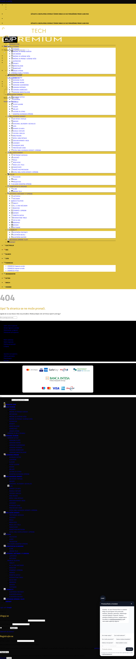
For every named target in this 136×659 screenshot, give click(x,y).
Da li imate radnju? (107, 635)
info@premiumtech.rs (116, 619)
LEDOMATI (16, 143)
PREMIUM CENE (14, 44)
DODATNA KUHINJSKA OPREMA (23, 114)
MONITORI (16, 208)
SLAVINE (16, 102)
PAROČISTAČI (17, 167)
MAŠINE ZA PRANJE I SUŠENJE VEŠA (24, 59)
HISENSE (8, 287)
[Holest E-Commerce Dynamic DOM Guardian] (81, 370)
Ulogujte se (14, 628)
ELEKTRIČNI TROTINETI (20, 232)
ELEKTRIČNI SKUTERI (19, 237)
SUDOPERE (16, 99)
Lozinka (6, 624)
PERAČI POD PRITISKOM (20, 169)
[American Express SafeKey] (51, 370)
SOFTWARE (16, 227)
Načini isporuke (8, 342)
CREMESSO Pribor (13, 270)
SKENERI (16, 213)
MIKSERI (15, 121)
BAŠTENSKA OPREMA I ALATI (18, 239)
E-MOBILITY (13, 230)
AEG (7, 250)
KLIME (15, 189)
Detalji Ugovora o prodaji (11, 328)
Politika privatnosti (10, 344)
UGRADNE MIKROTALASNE (21, 92)
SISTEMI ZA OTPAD (19, 111)
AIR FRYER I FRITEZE (19, 119)
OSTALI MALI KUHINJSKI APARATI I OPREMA (27, 150)
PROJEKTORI (17, 182)
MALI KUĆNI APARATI (16, 153)
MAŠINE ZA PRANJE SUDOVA (22, 51)
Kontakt (6, 360)
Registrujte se (4, 652)
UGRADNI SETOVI (16, 78)
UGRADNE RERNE (18, 82)
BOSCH (8, 282)
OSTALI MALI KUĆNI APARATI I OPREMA (25, 172)
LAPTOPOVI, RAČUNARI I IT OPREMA (20, 194)
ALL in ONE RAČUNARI (20, 206)
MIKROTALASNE (18, 66)
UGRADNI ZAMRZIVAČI (20, 90)
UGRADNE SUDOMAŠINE (21, 85)
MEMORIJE (16, 222)
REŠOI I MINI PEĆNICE (20, 138)
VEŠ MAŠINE (17, 54)
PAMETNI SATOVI (18, 215)
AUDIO (15, 179)
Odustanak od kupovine (11, 332)
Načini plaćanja (8, 340)
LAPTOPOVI (16, 196)
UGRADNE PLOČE (18, 80)
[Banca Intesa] (58, 379)
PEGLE (15, 160)
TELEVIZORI (16, 177)
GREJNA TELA (17, 191)
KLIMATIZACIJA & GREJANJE (18, 186)
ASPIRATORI (17, 61)
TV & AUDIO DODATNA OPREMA (21, 184)
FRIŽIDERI (16, 49)
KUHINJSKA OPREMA (16, 95)
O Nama (6, 346)
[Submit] (4, 52)
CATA (7, 258)
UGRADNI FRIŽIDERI (19, 87)
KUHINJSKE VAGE (18, 145)
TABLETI (15, 203)
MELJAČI (15, 109)
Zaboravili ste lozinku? (7, 631)
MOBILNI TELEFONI (17, 201)
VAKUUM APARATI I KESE (21, 140)
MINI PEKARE (17, 136)
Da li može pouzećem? (108, 639)
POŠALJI (129, 649)
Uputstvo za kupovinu (10, 354)
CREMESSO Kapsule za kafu (16, 266)
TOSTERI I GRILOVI (19, 133)
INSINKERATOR (10, 274)
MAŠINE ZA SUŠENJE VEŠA (21, 56)
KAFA (14, 126)
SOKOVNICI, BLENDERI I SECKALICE (24, 124)
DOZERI (15, 107)
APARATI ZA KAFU (18, 128)
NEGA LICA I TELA (18, 165)
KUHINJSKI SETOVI (19, 97)
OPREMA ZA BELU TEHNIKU (20, 73)
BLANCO (8, 254)
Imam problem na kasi (121, 643)
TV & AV (11, 174)
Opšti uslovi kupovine (10, 325)
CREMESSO (9, 263)
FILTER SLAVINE (18, 104)
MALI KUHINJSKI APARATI (17, 116)
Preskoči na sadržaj (6, 1)
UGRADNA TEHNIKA (15, 75)
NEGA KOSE (17, 162)
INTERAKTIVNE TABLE (20, 218)
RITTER (8, 278)
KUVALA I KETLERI (19, 131)
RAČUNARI (16, 198)
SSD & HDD (16, 220)
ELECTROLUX (10, 245)
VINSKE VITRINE (18, 71)
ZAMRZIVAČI (17, 68)
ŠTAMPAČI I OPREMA (19, 210)
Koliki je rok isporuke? (107, 643)
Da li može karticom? (119, 635)
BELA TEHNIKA (14, 46)
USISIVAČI (16, 157)
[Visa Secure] (41, 370)
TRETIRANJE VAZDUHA (20, 155)
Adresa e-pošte (8, 641)
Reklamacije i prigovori (11, 330)
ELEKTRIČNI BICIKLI (19, 235)
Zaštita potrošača (9, 356)
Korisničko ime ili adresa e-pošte (14, 620)
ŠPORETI (16, 63)
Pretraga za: (7, 50)
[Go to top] (0, 396)
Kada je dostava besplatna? (123, 639)
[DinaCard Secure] (64, 370)
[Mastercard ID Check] (32, 370)
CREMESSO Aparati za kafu (16, 268)
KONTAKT (12, 242)
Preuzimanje (8, 358)
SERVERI (16, 225)
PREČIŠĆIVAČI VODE (19, 148)
